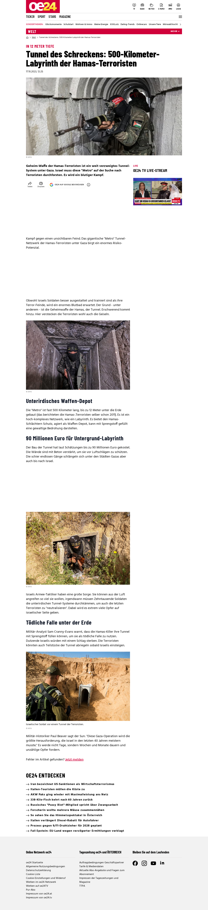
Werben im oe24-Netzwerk (41, 882)
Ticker (30, 16)
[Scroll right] (180, 24)
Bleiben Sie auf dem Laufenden (151, 852)
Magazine (65, 16)
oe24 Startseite (34, 863)
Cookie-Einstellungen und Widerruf (45, 878)
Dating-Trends (128, 24)
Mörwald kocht (170, 24)
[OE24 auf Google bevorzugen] (89, 185)
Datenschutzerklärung (38, 870)
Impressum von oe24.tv (39, 898)
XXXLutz (114, 24)
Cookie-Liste (33, 874)
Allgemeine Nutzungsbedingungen (45, 866)
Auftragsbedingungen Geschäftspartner (101, 863)
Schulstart (68, 24)
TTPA (82, 886)
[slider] (149, 200)
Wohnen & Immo (83, 24)
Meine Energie (101, 24)
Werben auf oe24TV (37, 886)
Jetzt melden (74, 759)
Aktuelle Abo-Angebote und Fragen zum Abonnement (101, 872)
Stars (52, 16)
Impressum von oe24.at (39, 894)
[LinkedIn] (162, 863)
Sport (41, 16)
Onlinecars (141, 24)
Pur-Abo (30, 890)
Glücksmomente (53, 24)
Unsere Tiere (155, 24)
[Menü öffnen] (180, 17)
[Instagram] (144, 863)
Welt (32, 31)
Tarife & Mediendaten (91, 866)
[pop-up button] (171, 200)
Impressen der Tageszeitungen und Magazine (98, 880)
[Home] (27, 37)
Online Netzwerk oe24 (39, 852)
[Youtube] (153, 863)
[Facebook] (135, 863)
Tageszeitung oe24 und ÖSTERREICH (100, 852)
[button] (138, 200)
